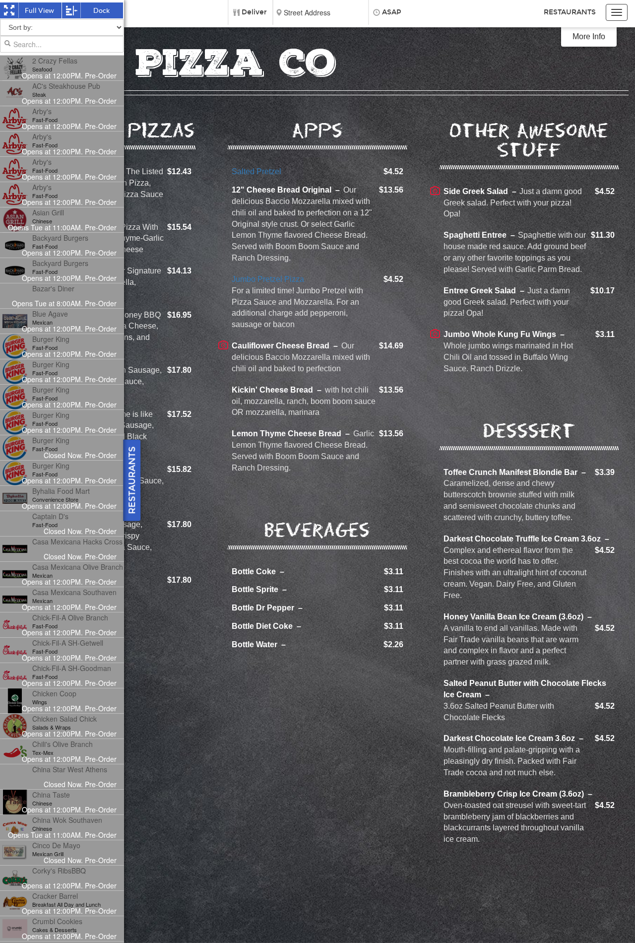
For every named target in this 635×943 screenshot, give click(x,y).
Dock (101, 10)
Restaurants (570, 12)
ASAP (391, 12)
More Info (588, 36)
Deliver (254, 12)
